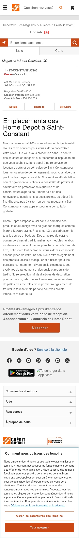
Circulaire (65, 106)
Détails (13, 106)
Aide (9, 401)
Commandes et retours (21, 391)
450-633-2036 (32, 94)
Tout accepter (39, 527)
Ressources (14, 411)
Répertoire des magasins (19, 25)
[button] (5, 7)
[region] (39, 492)
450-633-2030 (23, 91)
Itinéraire (39, 106)
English (36, 32)
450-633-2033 (29, 98)
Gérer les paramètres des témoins (39, 516)
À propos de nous (18, 422)
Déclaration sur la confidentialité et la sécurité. (38, 505)
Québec (45, 25)
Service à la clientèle (52, 349)
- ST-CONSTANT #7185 (20, 70)
